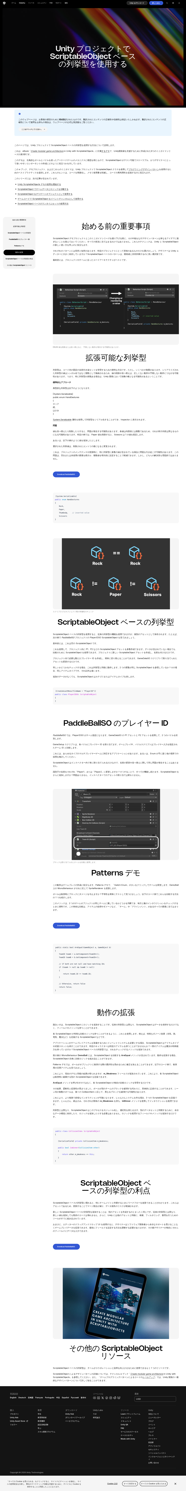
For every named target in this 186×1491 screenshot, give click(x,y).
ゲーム (14, 3)
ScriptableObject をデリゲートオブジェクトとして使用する (45, 194)
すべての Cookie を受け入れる (153, 1483)
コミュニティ (41, 3)
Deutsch (22, 1397)
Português (49, 1397)
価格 (66, 3)
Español (65, 1397)
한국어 (83, 1397)
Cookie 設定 (112, 1483)
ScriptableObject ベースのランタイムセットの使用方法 (43, 203)
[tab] (19, 220)
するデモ (105, 151)
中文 (58, 1397)
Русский (75, 1397)
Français (39, 1397)
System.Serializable (62, 419)
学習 (51, 3)
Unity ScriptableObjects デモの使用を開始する (39, 184)
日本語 (30, 1397)
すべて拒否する (130, 1483)
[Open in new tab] (26, 1421)
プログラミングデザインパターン (144, 169)
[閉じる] (175, 1484)
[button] (137, 3)
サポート (59, 3)
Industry (22, 3)
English (13, 1397)
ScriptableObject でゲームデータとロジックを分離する (43, 189)
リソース (31, 3)
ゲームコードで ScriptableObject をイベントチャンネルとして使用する (50, 198)
